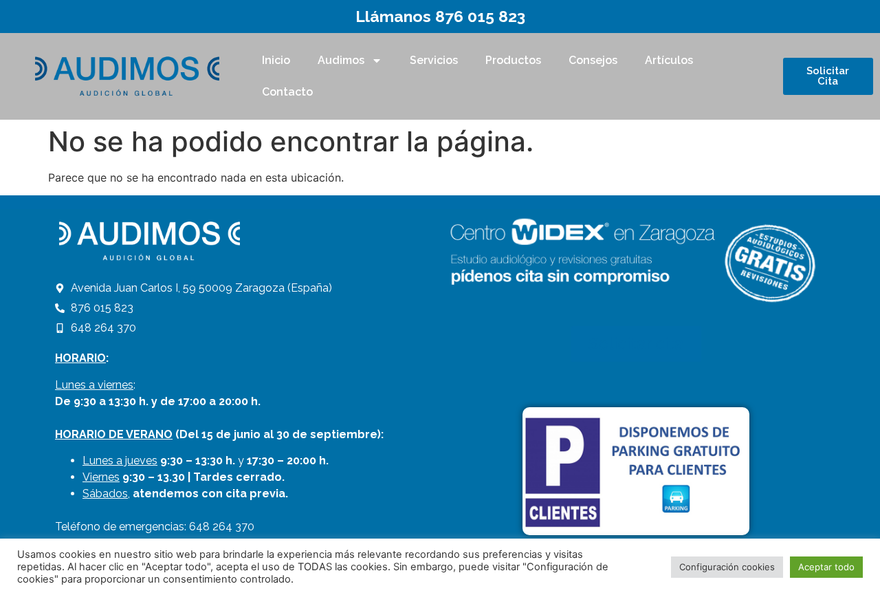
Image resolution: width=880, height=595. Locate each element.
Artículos (669, 60)
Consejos (593, 60)
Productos (513, 60)
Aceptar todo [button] (826, 566)
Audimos (341, 60)
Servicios (434, 60)
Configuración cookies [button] (727, 566)
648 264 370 (221, 526)
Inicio (276, 60)
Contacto (287, 91)
